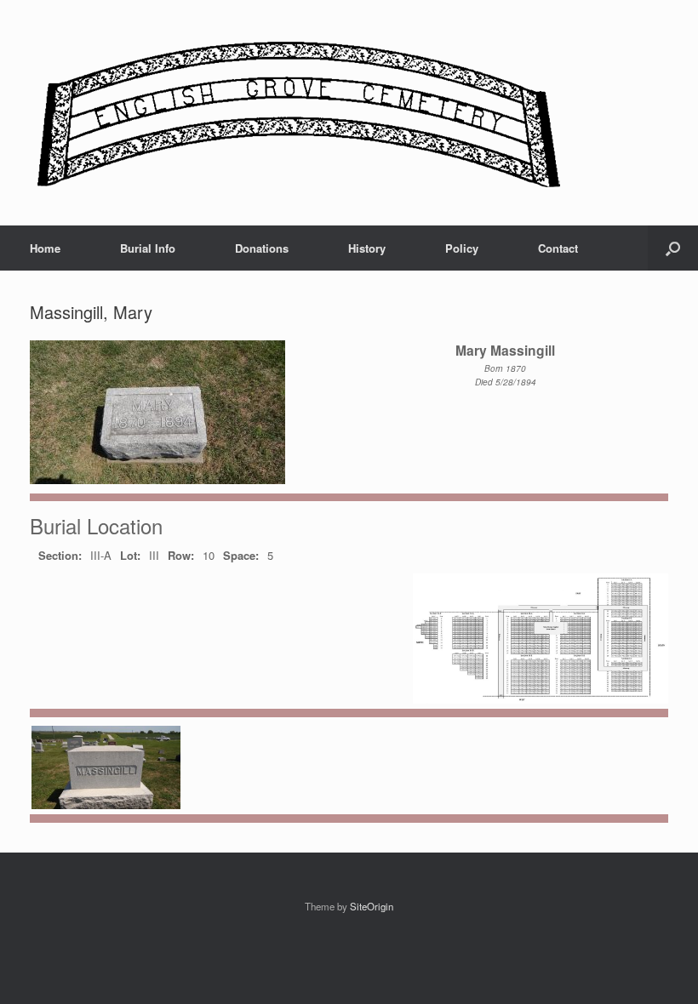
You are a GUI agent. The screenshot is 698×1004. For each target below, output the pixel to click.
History (367, 248)
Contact (558, 248)
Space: (241, 555)
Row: (181, 555)
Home (45, 248)
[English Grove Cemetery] (296, 112)
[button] (673, 248)
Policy (461, 248)
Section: (60, 555)
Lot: (130, 555)
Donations (262, 248)
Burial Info (147, 248)
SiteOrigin (371, 906)
